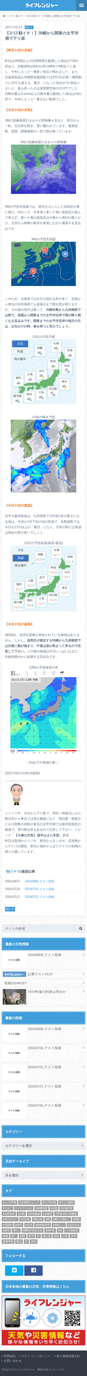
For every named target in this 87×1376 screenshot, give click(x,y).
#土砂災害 (9, 1213)
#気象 (76, 1219)
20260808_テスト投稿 (39, 881)
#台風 (54, 1208)
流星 (56, 1236)
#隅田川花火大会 (32, 1230)
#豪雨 (6, 1230)
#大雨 (21, 1213)
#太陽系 (47, 1213)
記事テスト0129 (40, 974)
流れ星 (46, 1236)
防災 (19, 1241)
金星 (73, 1236)
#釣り (16, 1230)
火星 (65, 1236)
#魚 (60, 1230)
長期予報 (8, 1241)
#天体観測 (34, 1213)
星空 (31, 1236)
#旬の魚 (25, 1219)
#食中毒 (50, 1230)
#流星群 (7, 1224)
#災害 (29, 1224)
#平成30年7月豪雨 (66, 1213)
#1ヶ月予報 (9, 1202)
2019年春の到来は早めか (47, 991)
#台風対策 (66, 1208)
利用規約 (10, 1356)
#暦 (48, 1219)
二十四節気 (71, 1230)
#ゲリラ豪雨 (66, 1202)
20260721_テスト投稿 (44, 1086)
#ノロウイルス (23, 1208)
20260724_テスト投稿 (39, 889)
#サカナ (7, 1208)
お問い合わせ (13, 1360)
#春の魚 (37, 1219)
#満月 (18, 1224)
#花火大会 (74, 1224)
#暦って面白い (61, 1219)
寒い (13, 1236)
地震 (5, 1236)
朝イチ (12, 871)
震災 (33, 1241)
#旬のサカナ (10, 1219)
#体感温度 (41, 1208)
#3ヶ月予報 (49, 1202)
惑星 (22, 1236)
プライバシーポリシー (36, 1356)
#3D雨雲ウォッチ (29, 1202)
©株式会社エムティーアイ (51, 1369)
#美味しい (59, 1224)
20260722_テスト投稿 (39, 896)
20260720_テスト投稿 (44, 1105)
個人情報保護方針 (68, 1356)
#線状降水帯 (42, 1224)
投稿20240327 (15, 983)
